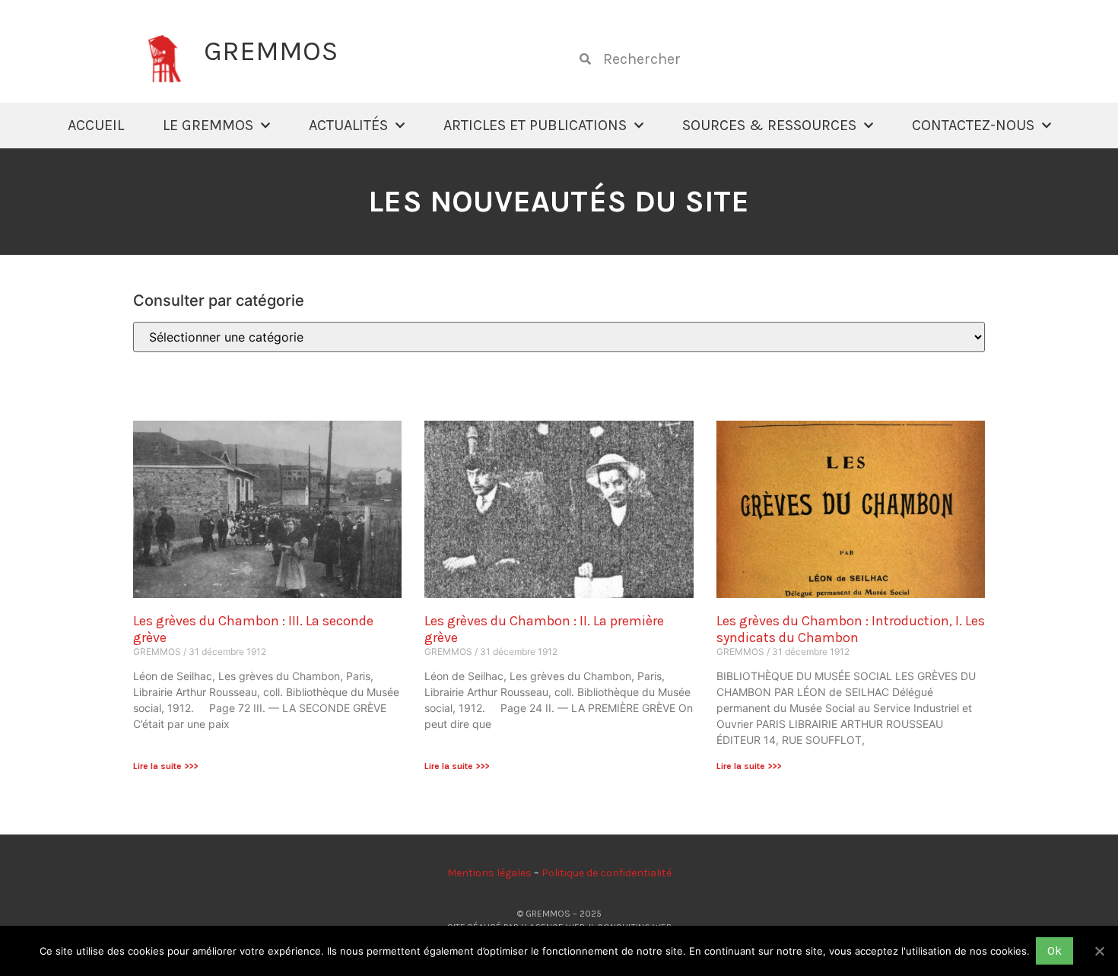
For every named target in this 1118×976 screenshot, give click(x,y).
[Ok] (1099, 951)
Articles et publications (535, 125)
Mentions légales (489, 872)
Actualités (348, 125)
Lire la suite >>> (165, 766)
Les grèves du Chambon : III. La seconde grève (253, 629)
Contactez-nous (973, 125)
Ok (1054, 950)
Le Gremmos (208, 125)
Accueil (96, 125)
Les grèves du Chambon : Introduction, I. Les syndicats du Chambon (850, 629)
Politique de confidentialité (607, 872)
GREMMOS (271, 51)
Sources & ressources (769, 125)
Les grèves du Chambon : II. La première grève (544, 629)
